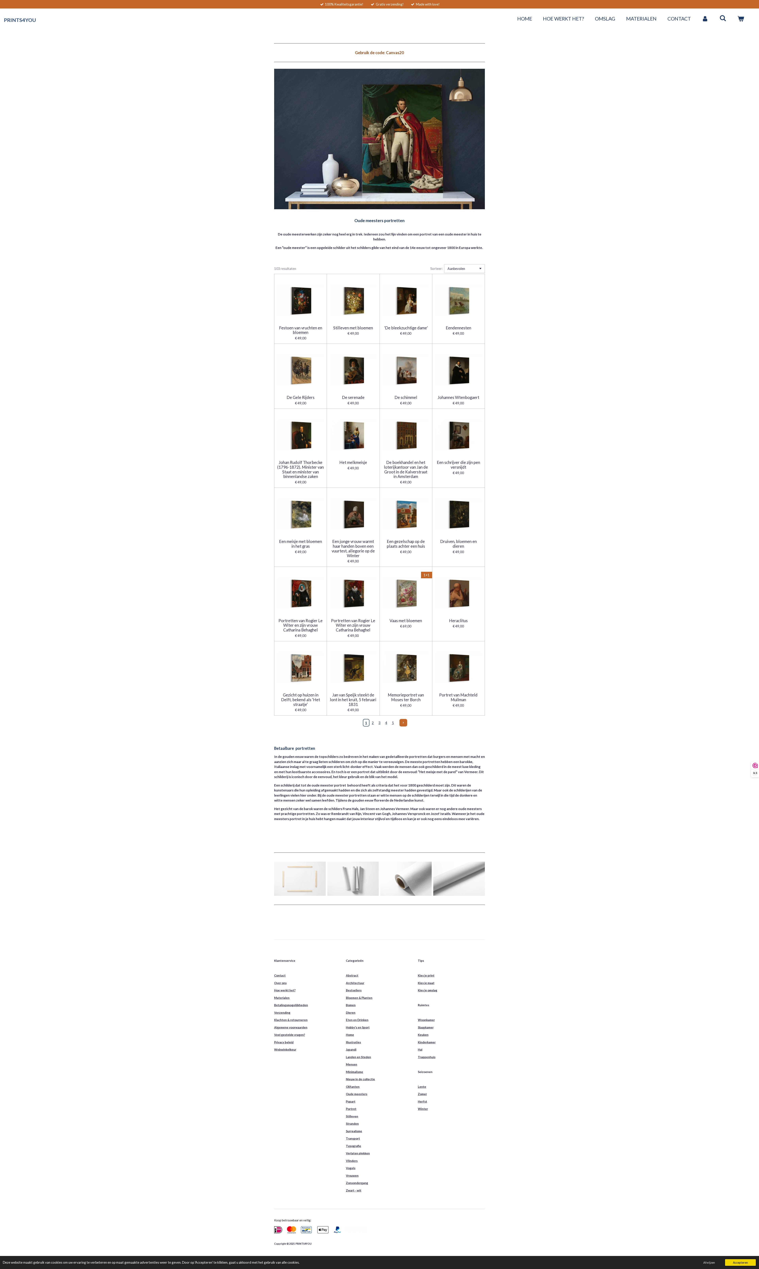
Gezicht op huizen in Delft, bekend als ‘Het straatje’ (300, 700)
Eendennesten (458, 328)
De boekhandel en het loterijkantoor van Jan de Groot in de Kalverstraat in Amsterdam (406, 469)
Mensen (351, 1064)
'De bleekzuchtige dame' (406, 328)
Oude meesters (356, 1094)
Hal (420, 1049)
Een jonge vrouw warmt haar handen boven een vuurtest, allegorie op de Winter (353, 548)
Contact (280, 975)
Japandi (351, 1049)
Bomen (351, 1005)
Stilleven (352, 1116)
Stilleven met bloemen (353, 328)
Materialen (282, 998)
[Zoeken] (723, 18)
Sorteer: (436, 269)
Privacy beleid (284, 1042)
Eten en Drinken (357, 1020)
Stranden (352, 1123)
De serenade (353, 397)
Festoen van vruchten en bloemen (300, 330)
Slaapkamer (426, 1027)
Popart (350, 1101)
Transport (353, 1138)
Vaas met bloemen (406, 620)
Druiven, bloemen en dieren (458, 543)
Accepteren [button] (740, 1262)
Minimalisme (354, 1072)
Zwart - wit (353, 1190)
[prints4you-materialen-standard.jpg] (299, 879)
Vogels (350, 1168)
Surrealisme (354, 1131)
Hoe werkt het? (284, 990)
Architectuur (355, 983)
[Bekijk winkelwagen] (740, 18)
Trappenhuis (426, 1057)
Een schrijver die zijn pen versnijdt (458, 464)
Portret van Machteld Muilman (458, 697)
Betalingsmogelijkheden (291, 1005)
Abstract (352, 975)
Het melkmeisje (353, 462)
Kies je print (426, 975)
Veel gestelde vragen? (289, 1034)
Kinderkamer (427, 1042)
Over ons (280, 983)
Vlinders (352, 1161)
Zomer (422, 1094)
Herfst (422, 1101)
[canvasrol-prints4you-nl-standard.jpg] (406, 879)
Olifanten (353, 1086)
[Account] (705, 18)
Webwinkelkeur (285, 1049)
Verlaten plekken (358, 1153)
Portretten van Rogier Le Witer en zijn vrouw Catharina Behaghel (300, 625)
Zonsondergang (357, 1183)
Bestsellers (354, 990)
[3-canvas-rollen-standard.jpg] (353, 879)
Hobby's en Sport (358, 1027)
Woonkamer (426, 1020)
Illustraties (353, 1042)
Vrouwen (352, 1175)
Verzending (282, 1012)
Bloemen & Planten (359, 998)
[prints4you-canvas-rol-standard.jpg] (458, 879)
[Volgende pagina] (403, 722)
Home (350, 1034)
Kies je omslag (427, 990)
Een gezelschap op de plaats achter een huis (406, 543)
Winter (423, 1109)
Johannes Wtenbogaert (458, 397)
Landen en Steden (358, 1057)
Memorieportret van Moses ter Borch (406, 697)
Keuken (423, 1034)
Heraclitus (458, 620)
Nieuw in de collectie (360, 1079)
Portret (351, 1109)
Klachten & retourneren (291, 1020)
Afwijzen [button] (709, 1262)
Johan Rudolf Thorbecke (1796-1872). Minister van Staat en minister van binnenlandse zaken (300, 469)
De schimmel (406, 397)
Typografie (353, 1146)
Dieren (350, 1012)
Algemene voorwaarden (290, 1027)
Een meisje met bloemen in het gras (300, 543)
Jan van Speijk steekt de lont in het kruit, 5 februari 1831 (353, 700)
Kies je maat (426, 983)
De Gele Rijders (300, 397)
